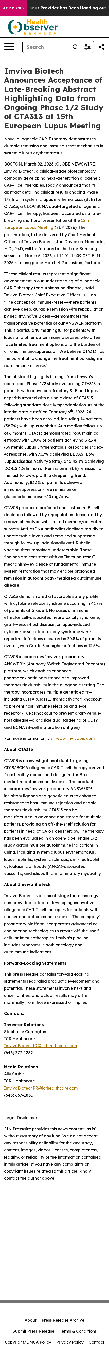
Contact (96, 1342)
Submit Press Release (34, 1331)
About (31, 1320)
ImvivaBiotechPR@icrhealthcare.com (41, 1088)
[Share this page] (101, 47)
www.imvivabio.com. (75, 738)
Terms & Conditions (78, 1331)
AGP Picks (13, 8)
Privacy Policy (70, 1342)
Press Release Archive (63, 1320)
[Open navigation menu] (9, 47)
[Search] (75, 47)
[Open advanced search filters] (87, 47)
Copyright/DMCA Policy (28, 1342)
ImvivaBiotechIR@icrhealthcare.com (40, 1045)
